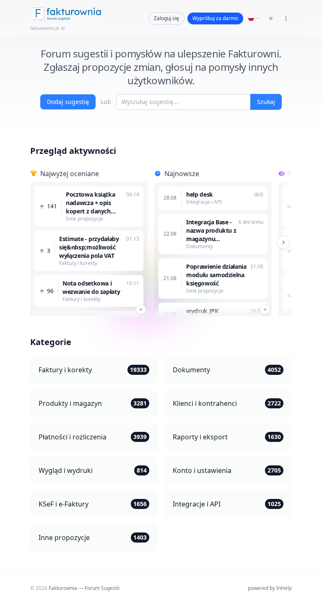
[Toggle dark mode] (271, 18)
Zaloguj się (166, 18)
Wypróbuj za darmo (215, 18)
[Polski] (254, 18)
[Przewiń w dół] (141, 309)
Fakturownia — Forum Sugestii (84, 588)
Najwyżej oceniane (69, 173)
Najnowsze (181, 173)
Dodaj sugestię (68, 102)
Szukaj (266, 102)
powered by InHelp (270, 588)
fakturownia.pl (44, 28)
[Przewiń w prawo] (283, 242)
